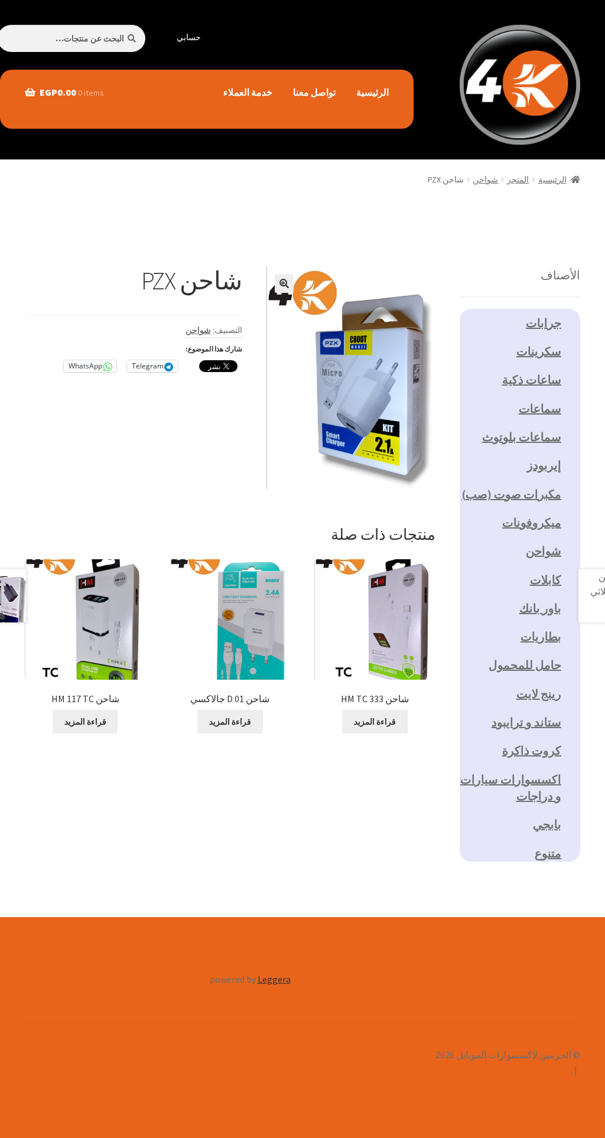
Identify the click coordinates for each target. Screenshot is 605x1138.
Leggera (274, 979)
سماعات (540, 408)
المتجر (518, 179)
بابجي (547, 824)
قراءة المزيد (375, 721)
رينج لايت (538, 693)
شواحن (485, 179)
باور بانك (540, 608)
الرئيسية (372, 92)
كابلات (545, 579)
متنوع (548, 853)
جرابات (543, 322)
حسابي (189, 37)
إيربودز (544, 465)
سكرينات (538, 351)
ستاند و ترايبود (526, 722)
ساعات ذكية (531, 379)
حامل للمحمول (525, 664)
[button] (284, 283)
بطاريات (541, 636)
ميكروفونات (531, 522)
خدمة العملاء (247, 92)
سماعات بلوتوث (521, 436)
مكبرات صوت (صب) (511, 494)
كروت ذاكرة (531, 750)
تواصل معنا (314, 92)
